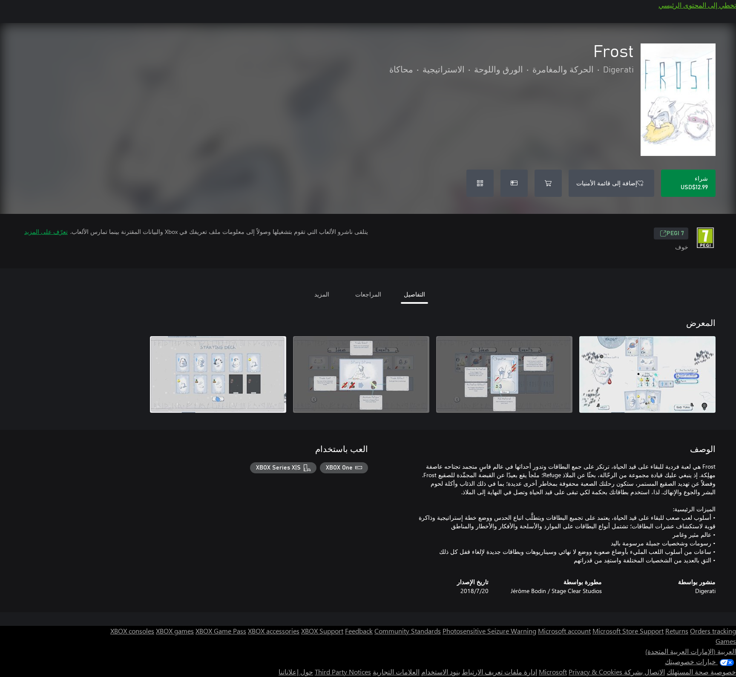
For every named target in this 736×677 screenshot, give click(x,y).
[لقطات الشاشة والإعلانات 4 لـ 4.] (218, 374)
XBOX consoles (132, 630)
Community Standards (407, 630)
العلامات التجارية (396, 671)
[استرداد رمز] (480, 183)
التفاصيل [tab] (414, 294)
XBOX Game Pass (221, 630)
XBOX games (175, 630)
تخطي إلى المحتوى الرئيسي (697, 4)
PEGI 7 (675, 233)
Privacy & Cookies (595, 671)
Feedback (359, 630)
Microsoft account (564, 630)
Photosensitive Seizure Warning (489, 630)
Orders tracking (713, 630)
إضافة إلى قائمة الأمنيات (606, 183)
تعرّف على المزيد (46, 232)
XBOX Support (322, 630)
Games (726, 641)
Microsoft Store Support (628, 630)
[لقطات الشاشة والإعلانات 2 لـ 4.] (504, 374)
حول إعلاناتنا (296, 671)
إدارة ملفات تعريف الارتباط (499, 671)
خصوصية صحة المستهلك (701, 671)
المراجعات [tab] (368, 294)
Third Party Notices (343, 671)
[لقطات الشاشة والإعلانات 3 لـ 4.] (361, 374)
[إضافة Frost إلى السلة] (548, 183)
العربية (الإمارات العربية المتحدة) (690, 651)
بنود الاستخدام (440, 671)
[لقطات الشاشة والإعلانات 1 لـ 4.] (647, 374)
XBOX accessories (273, 630)
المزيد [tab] (321, 294)
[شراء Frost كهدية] (514, 183)
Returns (676, 630)
